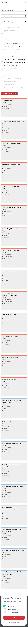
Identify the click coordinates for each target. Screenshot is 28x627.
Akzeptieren (14, 617)
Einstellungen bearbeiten (14, 622)
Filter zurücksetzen (9, 93)
